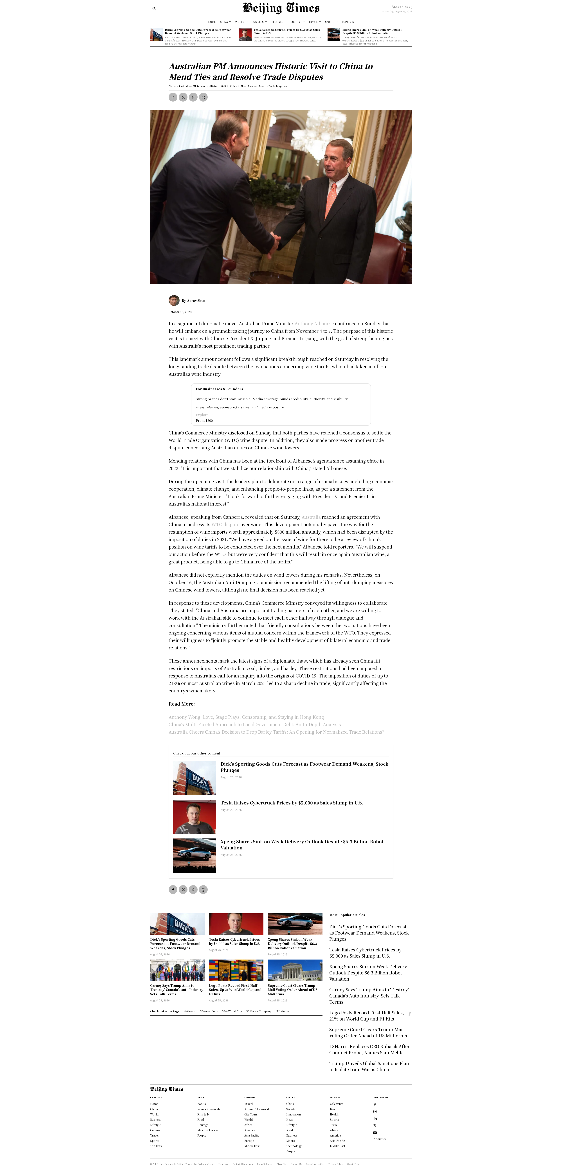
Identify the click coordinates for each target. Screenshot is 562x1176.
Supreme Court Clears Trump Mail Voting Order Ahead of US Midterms (292, 989)
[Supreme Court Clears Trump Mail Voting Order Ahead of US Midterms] (295, 970)
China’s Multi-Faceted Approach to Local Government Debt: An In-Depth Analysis (255, 724)
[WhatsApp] (203, 97)
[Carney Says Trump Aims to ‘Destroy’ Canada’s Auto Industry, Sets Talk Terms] (177, 970)
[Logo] (281, 8)
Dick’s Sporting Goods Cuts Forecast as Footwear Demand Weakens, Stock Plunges (198, 31)
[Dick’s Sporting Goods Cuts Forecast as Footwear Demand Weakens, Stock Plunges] (156, 34)
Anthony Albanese (314, 323)
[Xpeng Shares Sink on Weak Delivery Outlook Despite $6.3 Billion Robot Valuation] (334, 34)
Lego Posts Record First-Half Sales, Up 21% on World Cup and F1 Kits (235, 989)
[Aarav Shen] (175, 300)
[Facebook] (173, 97)
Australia (311, 517)
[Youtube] (374, 1132)
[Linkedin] (374, 1118)
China (172, 86)
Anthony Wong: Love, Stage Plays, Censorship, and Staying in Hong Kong (246, 717)
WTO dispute (225, 524)
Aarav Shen (196, 300)
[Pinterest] (193, 97)
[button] (154, 9)
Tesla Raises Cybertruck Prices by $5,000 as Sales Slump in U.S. (287, 31)
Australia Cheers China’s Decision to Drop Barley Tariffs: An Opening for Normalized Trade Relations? (276, 732)
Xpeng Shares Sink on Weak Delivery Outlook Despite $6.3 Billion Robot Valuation (372, 31)
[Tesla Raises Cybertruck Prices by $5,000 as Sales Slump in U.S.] (245, 34)
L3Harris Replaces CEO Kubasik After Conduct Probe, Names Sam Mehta (369, 1049)
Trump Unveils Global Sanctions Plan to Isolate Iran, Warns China (369, 1066)
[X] (183, 97)
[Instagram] (374, 1111)
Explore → (204, 414)
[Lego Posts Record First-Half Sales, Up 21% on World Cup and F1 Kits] (236, 970)
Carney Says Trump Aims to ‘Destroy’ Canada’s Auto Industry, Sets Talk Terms (177, 989)
